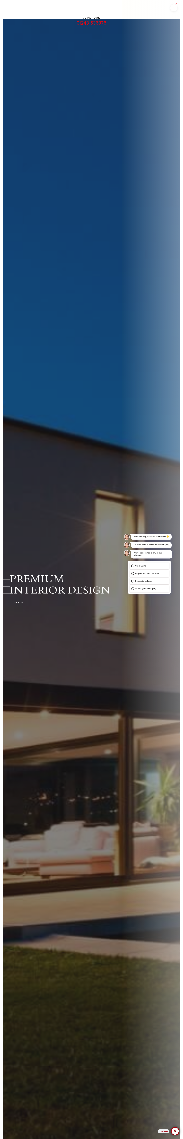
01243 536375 (91, 23)
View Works (20, 602)
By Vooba (164, 1131)
